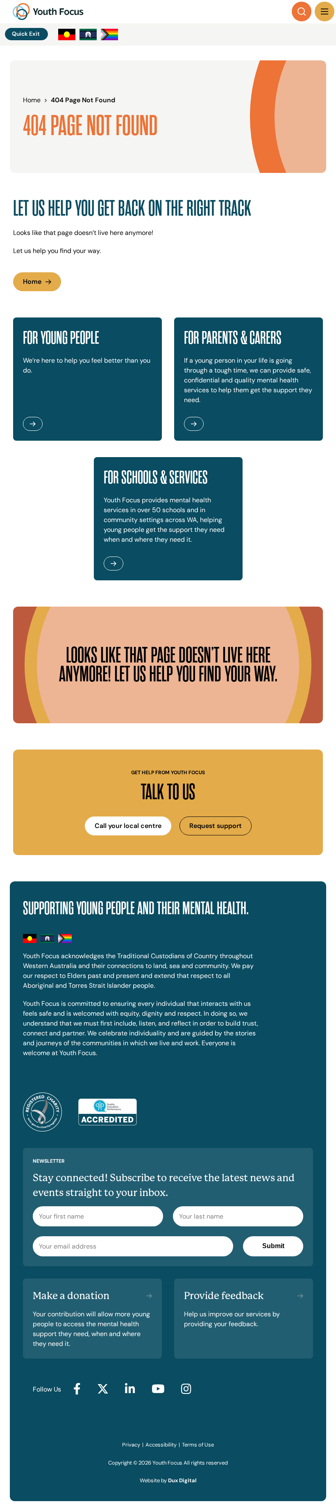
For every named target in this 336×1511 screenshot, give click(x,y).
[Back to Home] (48, 11)
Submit (273, 1245)
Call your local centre (128, 825)
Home (32, 281)
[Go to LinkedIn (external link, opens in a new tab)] (130, 1389)
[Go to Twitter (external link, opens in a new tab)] (103, 1389)
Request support (215, 825)
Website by (168, 1480)
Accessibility (161, 1444)
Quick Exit (26, 33)
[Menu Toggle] (324, 11)
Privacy (131, 1444)
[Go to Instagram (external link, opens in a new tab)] (186, 1389)
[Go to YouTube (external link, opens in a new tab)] (158, 1389)
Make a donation (71, 1296)
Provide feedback (224, 1296)
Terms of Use (198, 1444)
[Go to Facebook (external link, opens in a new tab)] (77, 1389)
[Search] (301, 11)
